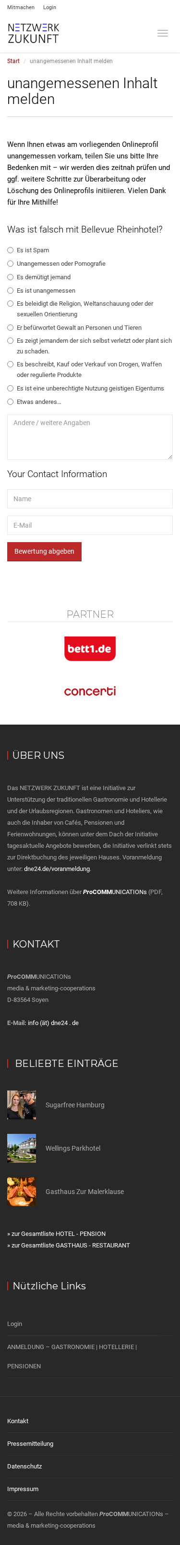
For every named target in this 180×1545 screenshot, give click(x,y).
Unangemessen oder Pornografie (61, 263)
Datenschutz (24, 1466)
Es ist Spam (33, 250)
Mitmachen (21, 7)
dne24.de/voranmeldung (57, 868)
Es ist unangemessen (46, 290)
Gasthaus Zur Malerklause (85, 1191)
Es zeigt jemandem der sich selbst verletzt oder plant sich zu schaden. (94, 346)
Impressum (22, 1489)
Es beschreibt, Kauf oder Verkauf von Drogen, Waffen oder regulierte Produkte (89, 369)
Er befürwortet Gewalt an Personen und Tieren (79, 327)
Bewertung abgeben (44, 551)
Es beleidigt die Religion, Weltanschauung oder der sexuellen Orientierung (85, 309)
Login (49, 7)
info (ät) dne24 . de (53, 1022)
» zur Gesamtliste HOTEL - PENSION (56, 1233)
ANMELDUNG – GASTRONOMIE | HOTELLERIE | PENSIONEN (72, 1356)
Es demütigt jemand (44, 277)
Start (13, 61)
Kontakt (17, 1421)
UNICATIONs (115, 892)
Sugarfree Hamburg (75, 1105)
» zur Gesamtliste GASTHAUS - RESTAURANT (68, 1245)
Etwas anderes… (39, 401)
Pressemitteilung (30, 1443)
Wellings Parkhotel (73, 1148)
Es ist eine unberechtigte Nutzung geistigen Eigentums (90, 388)
